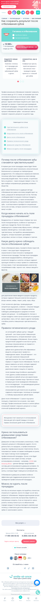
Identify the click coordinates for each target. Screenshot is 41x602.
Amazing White (6, 463)
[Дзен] (20, 568)
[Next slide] (37, 8)
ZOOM (31, 461)
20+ (29, 558)
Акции (12, 600)
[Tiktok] (29, 568)
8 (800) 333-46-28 (29, 536)
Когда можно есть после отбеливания (20, 133)
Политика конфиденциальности (20, 594)
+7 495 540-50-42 (12, 536)
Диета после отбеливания (16, 137)
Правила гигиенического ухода (17, 141)
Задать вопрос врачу (11, 541)
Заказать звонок (29, 541)
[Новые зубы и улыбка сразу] (3, 12)
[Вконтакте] (12, 568)
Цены (5, 600)
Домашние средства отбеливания (18, 145)
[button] (18, 81)
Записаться (36, 600)
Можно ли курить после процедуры (19, 149)
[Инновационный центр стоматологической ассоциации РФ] (11, 558)
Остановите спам (8, 6)
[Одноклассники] (33, 568)
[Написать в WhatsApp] (19, 12)
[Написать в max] (14, 12)
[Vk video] (8, 568)
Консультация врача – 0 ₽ (27, 47)
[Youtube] (16, 568)
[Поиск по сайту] (10, 12)
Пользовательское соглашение (20, 588)
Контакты (28, 600)
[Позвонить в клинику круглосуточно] (32, 12)
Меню (20, 600)
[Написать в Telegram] (23, 12)
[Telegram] (24, 568)
